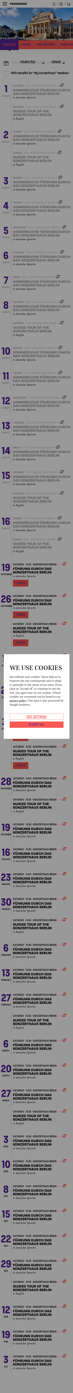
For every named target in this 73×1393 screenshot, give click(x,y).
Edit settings (37, 716)
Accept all (36, 724)
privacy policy (18, 701)
